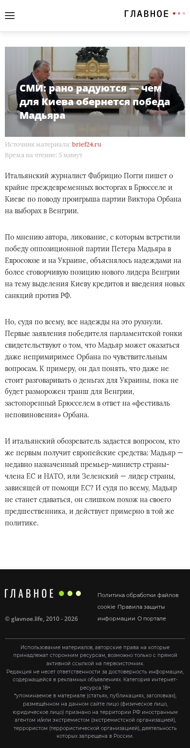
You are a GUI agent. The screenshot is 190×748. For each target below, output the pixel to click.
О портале (151, 618)
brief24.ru (86, 144)
